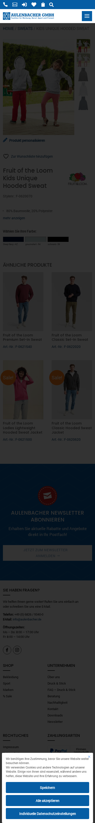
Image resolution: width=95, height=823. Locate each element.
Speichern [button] (47, 787)
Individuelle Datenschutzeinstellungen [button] (47, 813)
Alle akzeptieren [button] (47, 800)
